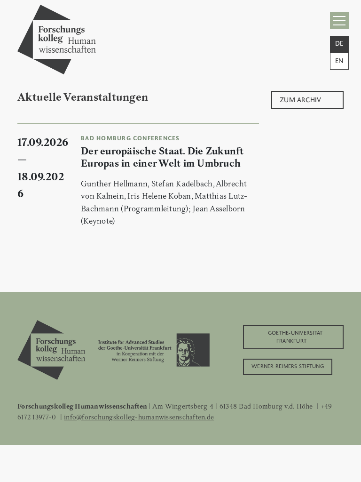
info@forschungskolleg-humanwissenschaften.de (139, 417)
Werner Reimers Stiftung (287, 366)
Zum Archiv (301, 99)
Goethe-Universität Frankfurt (295, 336)
